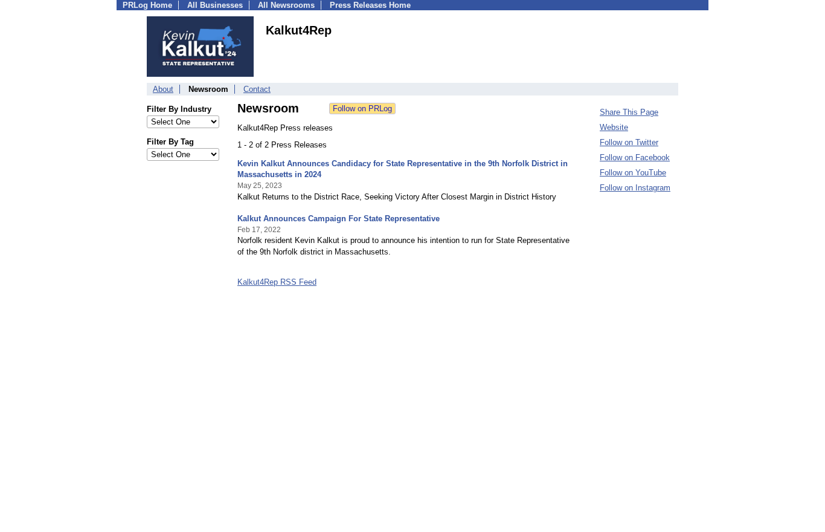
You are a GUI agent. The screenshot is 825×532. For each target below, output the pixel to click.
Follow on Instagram (635, 187)
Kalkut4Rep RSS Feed (276, 282)
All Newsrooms (286, 5)
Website (614, 127)
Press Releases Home (370, 5)
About (163, 89)
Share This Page (629, 112)
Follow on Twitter (629, 142)
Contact (257, 89)
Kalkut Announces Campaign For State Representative (338, 218)
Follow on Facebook (635, 157)
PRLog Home (147, 5)
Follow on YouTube (633, 172)
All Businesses (215, 5)
